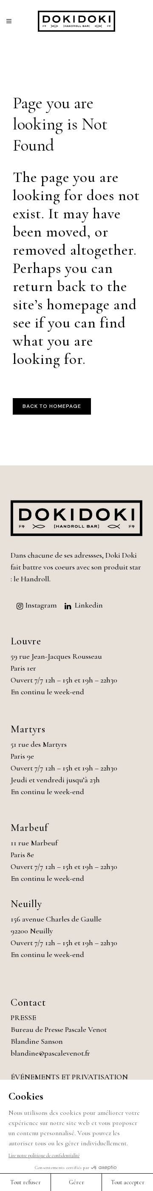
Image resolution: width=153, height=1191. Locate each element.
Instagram (41, 605)
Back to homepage (52, 406)
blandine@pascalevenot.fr (50, 1053)
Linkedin (89, 605)
